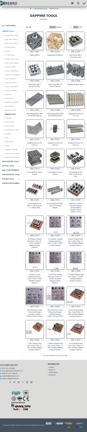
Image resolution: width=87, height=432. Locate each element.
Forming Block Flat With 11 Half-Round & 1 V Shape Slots (34, 206)
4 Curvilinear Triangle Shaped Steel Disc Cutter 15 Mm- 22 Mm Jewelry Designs (55, 242)
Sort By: (52, 27)
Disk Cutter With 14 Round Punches (55, 85)
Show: (76, 27)
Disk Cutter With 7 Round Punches (34, 85)
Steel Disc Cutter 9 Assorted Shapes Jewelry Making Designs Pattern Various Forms (75, 208)
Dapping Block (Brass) (55, 55)
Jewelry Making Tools (40, 8)
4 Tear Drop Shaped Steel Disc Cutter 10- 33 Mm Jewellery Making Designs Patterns (55, 279)
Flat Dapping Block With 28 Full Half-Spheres (55, 115)
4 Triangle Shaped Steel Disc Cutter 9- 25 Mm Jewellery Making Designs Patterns (76, 278)
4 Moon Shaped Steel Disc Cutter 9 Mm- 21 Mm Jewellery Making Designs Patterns (75, 242)
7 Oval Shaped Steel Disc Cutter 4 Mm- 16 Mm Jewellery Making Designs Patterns (75, 346)
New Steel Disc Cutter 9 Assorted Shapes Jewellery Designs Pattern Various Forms (35, 313)
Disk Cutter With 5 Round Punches (75, 56)
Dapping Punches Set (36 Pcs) (75, 144)
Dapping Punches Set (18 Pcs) (34, 144)
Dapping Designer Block (76, 84)
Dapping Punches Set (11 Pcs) (75, 115)
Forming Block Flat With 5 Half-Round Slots (75, 174)
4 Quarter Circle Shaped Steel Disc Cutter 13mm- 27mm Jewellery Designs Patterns (34, 279)
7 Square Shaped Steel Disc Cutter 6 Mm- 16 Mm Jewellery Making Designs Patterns (55, 346)
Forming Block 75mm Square (55, 173)
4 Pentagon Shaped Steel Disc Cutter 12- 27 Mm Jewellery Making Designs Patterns (34, 243)
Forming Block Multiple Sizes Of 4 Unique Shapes (55, 206)
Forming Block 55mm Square (34, 173)
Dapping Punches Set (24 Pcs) (55, 144)
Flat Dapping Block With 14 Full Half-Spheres (35, 115)
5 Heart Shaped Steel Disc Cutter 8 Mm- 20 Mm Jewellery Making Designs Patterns (75, 313)
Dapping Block (35, 55)
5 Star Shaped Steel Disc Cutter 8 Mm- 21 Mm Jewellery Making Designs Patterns (34, 346)
